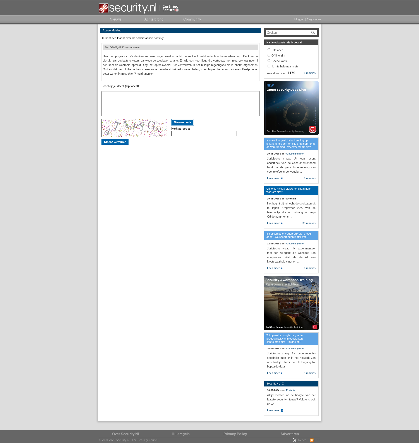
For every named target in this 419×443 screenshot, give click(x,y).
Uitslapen (277, 50)
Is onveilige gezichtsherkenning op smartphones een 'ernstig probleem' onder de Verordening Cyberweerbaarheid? (291, 144)
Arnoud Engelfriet (295, 153)
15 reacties (309, 373)
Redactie (290, 390)
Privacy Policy (235, 434)
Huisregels (181, 434)
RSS (317, 440)
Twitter (301, 440)
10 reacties (309, 178)
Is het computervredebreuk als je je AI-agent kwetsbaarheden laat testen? (289, 235)
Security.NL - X (275, 383)
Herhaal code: (180, 128)
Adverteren (289, 434)
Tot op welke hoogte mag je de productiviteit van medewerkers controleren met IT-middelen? (284, 338)
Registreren (314, 19)
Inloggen (299, 19)
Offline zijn (278, 55)
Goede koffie (279, 61)
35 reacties (309, 223)
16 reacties (309, 73)
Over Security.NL (126, 434)
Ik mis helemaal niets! (285, 66)
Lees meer (273, 178)
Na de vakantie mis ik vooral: (284, 42)
